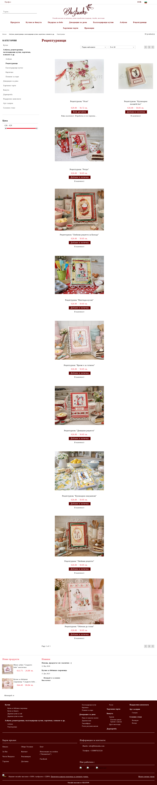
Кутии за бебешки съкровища (17, 708)
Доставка (24, 761)
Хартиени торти (70, 28)
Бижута (110, 713)
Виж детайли (79, 112)
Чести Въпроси (8, 756)
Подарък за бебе (55, 22)
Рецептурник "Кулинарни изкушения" (79, 496)
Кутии (7, 705)
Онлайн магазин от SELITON (78, 783)
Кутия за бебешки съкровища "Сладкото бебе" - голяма (24, 680)
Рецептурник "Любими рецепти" (79, 561)
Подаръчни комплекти (139, 705)
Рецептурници (140, 22)
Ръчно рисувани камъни (90, 726)
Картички (85, 707)
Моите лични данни (146, 777)
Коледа (134, 723)
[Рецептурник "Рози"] (79, 76)
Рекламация (26, 756)
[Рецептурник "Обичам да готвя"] (79, 601)
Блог (42, 747)
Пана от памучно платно (90, 718)
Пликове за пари (87, 710)
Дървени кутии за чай (14, 714)
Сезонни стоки (136, 717)
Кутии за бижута (34, 22)
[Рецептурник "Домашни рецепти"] (79, 405)
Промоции (89, 28)
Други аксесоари (114, 724)
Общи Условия (27, 747)
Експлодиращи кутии (103, 22)
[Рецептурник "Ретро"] (79, 144)
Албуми (123, 22)
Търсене (5, 761)
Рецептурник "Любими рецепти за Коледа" (79, 235)
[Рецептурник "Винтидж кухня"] (79, 275)
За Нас (5, 752)
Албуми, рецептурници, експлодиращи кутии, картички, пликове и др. (35, 721)
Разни (111, 705)
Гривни (111, 717)
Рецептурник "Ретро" (79, 169)
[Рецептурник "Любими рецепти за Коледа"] (79, 209)
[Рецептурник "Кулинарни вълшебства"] (135, 76)
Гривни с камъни (116, 722)
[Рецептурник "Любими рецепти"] (79, 536)
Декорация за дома (78, 22)
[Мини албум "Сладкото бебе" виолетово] (7, 669)
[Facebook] (153, 2)
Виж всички (46, 680)
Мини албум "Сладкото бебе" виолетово (22, 666)
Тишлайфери (86, 723)
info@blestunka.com (96, 746)
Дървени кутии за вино (15, 716)
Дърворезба (112, 729)
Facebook (43, 759)
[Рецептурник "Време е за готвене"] (79, 340)
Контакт (24, 752)
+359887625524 (96, 751)
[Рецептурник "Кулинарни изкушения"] (79, 471)
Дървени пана (86, 721)
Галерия (134, 713)
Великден (135, 720)
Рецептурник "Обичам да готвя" (79, 626)
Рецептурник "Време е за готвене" (79, 365)
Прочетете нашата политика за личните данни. (70, 777)
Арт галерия (135, 709)
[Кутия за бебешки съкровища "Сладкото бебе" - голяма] (7, 683)
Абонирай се (9, 695)
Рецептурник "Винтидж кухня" (79, 300)
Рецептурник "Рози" (79, 101)
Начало (5, 747)
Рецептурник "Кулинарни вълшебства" (135, 102)
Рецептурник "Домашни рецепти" (79, 431)
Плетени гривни (115, 720)
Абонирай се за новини (51, 678)
